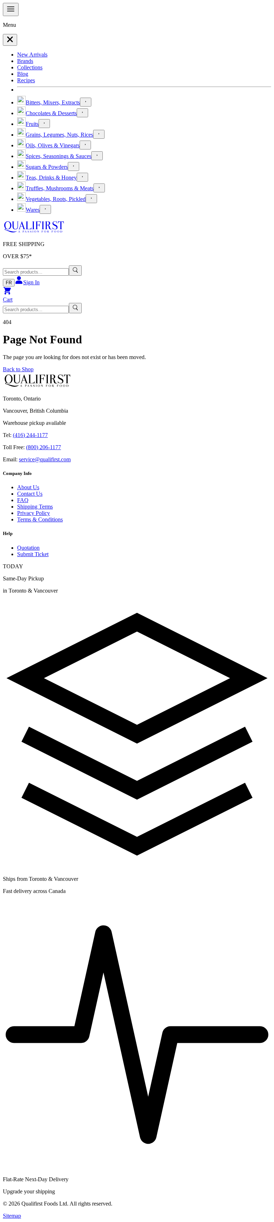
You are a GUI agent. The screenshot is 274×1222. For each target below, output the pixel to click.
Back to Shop (18, 369)
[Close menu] (10, 40)
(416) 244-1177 (30, 435)
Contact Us (29, 494)
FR (9, 282)
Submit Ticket (33, 554)
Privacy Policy (33, 513)
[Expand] (85, 102)
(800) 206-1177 (43, 447)
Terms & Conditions (40, 519)
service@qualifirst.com (45, 459)
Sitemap (12, 1216)
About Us (28, 487)
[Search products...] (75, 270)
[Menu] (11, 9)
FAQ (23, 500)
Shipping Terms (35, 507)
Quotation (28, 548)
